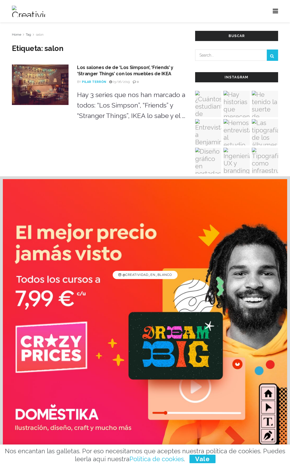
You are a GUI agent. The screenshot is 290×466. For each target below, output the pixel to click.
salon (40, 34)
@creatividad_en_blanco (146, 275)
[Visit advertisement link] (145, 321)
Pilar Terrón (94, 82)
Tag (28, 34)
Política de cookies (156, 459)
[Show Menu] (275, 11)
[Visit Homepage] (28, 11)
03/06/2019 (121, 82)
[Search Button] (272, 55)
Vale (202, 459)
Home (16, 34)
